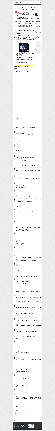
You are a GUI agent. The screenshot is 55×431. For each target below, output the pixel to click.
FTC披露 (36, 427)
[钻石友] (17, 3)
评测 (30, 4)
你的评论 (14, 415)
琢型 (20, 4)
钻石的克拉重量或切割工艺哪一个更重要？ (16, 76)
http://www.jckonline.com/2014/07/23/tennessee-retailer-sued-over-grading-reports (25, 158)
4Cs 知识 (18, 4)
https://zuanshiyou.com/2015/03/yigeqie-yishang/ (21, 187)
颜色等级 (29, 32)
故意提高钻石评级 (21, 26)
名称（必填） (15, 411)
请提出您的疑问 (38, 21)
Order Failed (30, 71)
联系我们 (36, 425)
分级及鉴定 (24, 4)
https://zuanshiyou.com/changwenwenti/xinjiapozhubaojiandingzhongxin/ (24, 134)
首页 (15, 4)
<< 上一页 (15, 68)
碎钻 (16, 424)
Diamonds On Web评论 (21, 75)
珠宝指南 (28, 4)
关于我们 (36, 424)
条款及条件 (37, 426)
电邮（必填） (15, 413)
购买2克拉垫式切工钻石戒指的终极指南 (18, 426)
